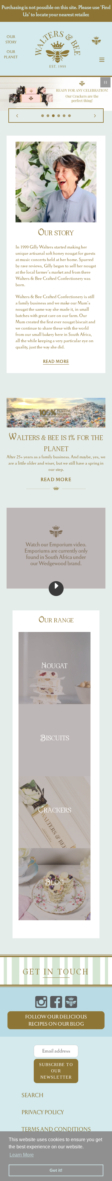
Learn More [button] (22, 1154)
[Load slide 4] (58, 115)
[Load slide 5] (64, 115)
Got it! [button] (56, 1170)
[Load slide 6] (69, 115)
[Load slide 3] (53, 115)
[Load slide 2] (48, 115)
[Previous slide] (17, 115)
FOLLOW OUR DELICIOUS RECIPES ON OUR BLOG (56, 1020)
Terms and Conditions (56, 1129)
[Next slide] (95, 115)
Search (33, 1095)
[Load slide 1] (42, 115)
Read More (56, 361)
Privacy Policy (43, 1112)
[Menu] (102, 58)
